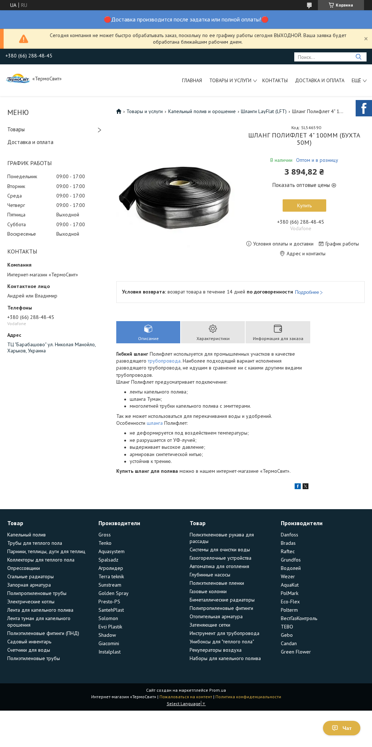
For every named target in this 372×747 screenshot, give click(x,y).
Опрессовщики (23, 568)
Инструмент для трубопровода (224, 633)
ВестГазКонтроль (299, 618)
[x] (305, 487)
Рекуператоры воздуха (216, 650)
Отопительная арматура (216, 616)
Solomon (108, 618)
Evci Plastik (110, 626)
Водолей (291, 568)
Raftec (288, 551)
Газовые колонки (208, 591)
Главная (192, 80)
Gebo (287, 635)
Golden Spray (113, 593)
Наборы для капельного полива (225, 658)
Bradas (288, 543)
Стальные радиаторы (30, 576)
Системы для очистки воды (220, 549)
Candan (289, 643)
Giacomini (108, 643)
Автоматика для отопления (219, 566)
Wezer (288, 576)
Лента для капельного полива (40, 610)
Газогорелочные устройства (220, 558)
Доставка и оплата (319, 80)
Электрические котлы (30, 601)
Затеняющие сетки (210, 625)
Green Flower (296, 651)
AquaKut (290, 585)
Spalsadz (108, 559)
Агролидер (110, 568)
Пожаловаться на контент (185, 696)
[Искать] (358, 56)
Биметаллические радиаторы (222, 599)
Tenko (105, 543)
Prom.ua (217, 690)
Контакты (275, 80)
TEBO (287, 626)
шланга (155, 423)
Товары (16, 129)
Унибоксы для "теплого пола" (222, 641)
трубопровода (164, 360)
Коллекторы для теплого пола (40, 559)
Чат (347, 728)
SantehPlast (111, 610)
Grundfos (291, 559)
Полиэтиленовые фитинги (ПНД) (43, 633)
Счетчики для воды (28, 650)
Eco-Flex (290, 601)
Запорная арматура (29, 585)
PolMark (289, 593)
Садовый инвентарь (29, 641)
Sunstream (109, 585)
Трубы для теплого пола (34, 543)
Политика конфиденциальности (248, 696)
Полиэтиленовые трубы (33, 658)
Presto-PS (109, 601)
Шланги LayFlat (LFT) (264, 111)
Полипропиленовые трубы (36, 593)
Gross (104, 534)
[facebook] (298, 487)
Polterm (289, 610)
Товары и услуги (230, 80)
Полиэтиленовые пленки (217, 583)
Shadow (107, 635)
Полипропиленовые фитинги (221, 608)
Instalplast (109, 651)
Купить (304, 205)
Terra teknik (111, 576)
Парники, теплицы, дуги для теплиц (46, 551)
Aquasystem (111, 551)
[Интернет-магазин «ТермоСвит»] (18, 78)
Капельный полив (26, 534)
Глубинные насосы (210, 574)
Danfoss (289, 534)
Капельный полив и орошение (202, 111)
